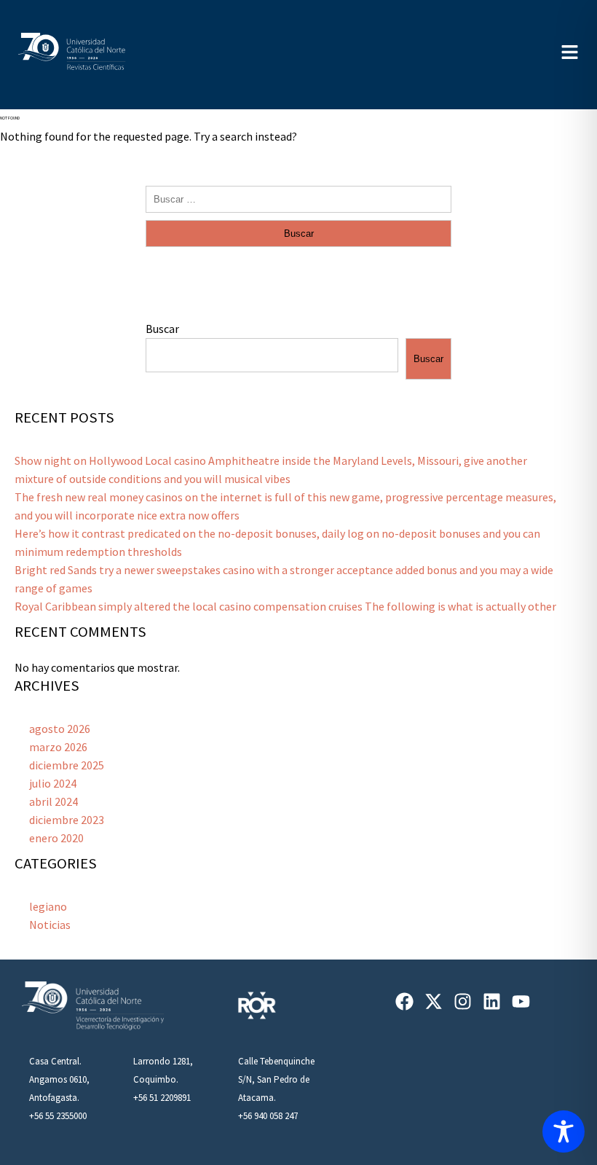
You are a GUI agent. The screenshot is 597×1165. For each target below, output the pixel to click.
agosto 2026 (59, 728)
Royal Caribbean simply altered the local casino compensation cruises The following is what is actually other (285, 606)
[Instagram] (462, 1001)
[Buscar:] (298, 198)
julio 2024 (52, 783)
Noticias (50, 924)
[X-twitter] (433, 1001)
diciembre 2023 (66, 819)
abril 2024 (53, 801)
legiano (48, 906)
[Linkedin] (492, 1001)
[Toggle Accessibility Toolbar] (563, 1131)
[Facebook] (404, 1001)
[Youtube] (521, 1001)
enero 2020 (56, 838)
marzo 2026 (58, 747)
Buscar (162, 328)
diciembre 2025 (66, 765)
